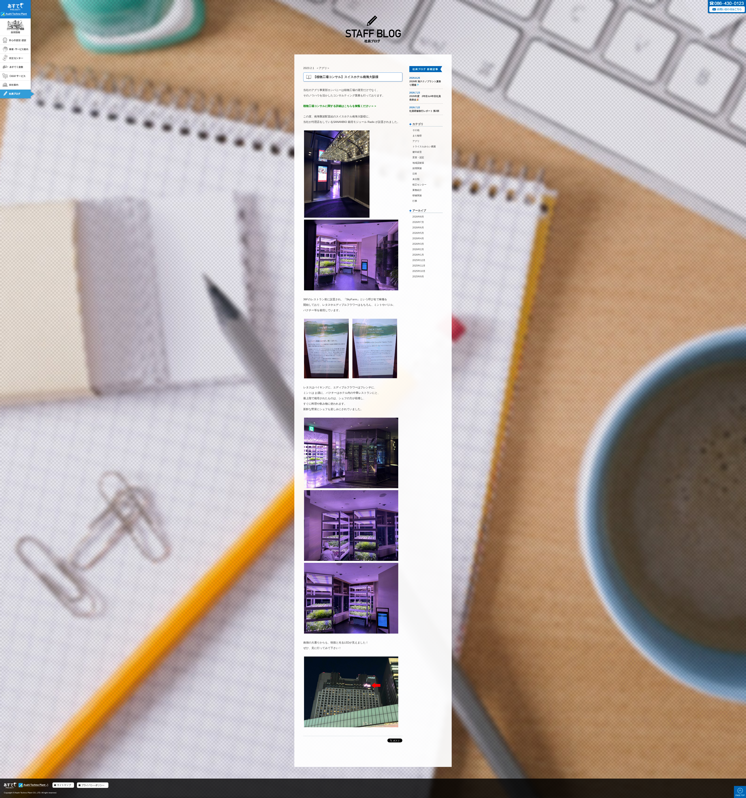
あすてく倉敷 (15, 67)
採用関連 (417, 168)
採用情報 (15, 27)
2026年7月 (418, 222)
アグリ (323, 68)
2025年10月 (418, 271)
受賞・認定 (418, 157)
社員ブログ (15, 94)
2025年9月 (418, 276)
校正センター (15, 58)
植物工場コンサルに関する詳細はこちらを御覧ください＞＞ (340, 105)
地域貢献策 (418, 163)
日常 (414, 173)
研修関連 (417, 195)
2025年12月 (418, 260)
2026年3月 (418, 244)
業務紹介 (417, 190)
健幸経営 (417, 152)
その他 (415, 130)
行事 (414, 201)
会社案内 (15, 85)
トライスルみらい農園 (424, 146)
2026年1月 (418, 254)
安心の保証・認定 (15, 40)
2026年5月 (418, 233)
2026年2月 (418, 249)
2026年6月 (418, 227)
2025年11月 (418, 265)
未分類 (415, 179)
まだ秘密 (417, 135)
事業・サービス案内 (15, 49)
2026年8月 (418, 216)
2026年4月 (418, 238)
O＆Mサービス (15, 76)
